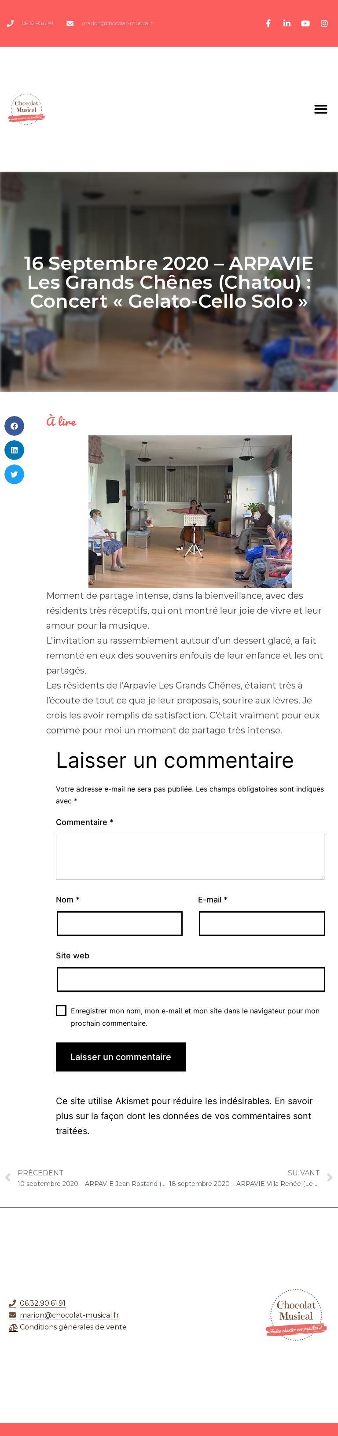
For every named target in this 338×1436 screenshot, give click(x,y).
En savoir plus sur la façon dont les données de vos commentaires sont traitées (184, 1116)
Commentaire (85, 822)
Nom (68, 899)
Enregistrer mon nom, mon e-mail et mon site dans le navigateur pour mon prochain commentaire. (195, 1016)
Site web (72, 955)
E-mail (213, 899)
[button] (320, 109)
